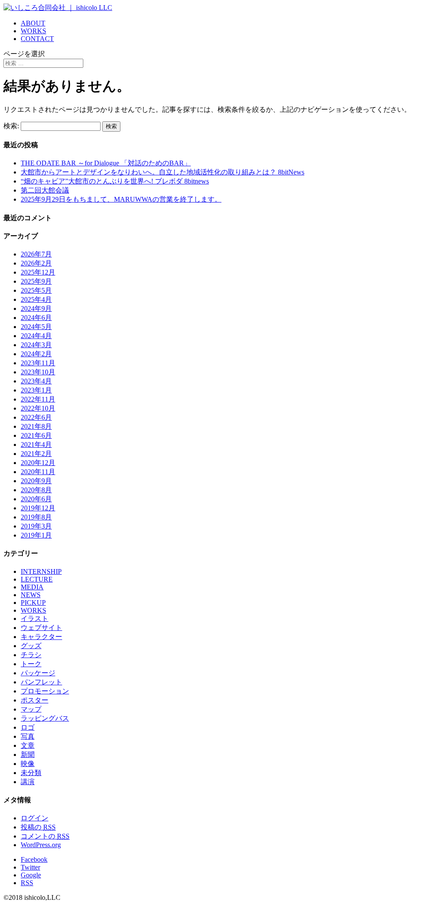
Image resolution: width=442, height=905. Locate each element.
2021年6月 (36, 435)
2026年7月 (36, 254)
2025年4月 (36, 299)
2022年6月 (36, 417)
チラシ (31, 654)
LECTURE (37, 579)
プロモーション (45, 691)
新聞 (28, 754)
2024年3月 (36, 344)
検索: (11, 126)
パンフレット (41, 682)
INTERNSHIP (41, 571)
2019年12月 (38, 508)
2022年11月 (38, 399)
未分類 (31, 772)
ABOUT (33, 23)
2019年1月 (36, 535)
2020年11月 (38, 471)
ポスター (34, 700)
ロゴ (28, 727)
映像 (28, 763)
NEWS (31, 594)
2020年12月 (38, 462)
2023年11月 (38, 363)
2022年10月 (38, 408)
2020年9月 (36, 480)
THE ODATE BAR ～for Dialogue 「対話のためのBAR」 (106, 163)
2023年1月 (36, 390)
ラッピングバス (45, 718)
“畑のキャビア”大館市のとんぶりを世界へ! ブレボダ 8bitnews (115, 181)
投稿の (38, 827)
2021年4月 (36, 444)
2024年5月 (36, 326)
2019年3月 (36, 526)
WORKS (33, 31)
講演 (28, 781)
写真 (28, 736)
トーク (31, 664)
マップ (31, 709)
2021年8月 (36, 426)
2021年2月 (36, 453)
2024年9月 (36, 308)
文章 (28, 745)
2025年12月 (38, 272)
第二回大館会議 (45, 190)
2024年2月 (36, 354)
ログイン (34, 818)
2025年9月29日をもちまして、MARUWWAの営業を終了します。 (121, 199)
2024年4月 (36, 335)
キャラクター (41, 636)
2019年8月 (36, 517)
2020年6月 (36, 499)
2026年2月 (36, 263)
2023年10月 (38, 372)
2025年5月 (36, 290)
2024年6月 (36, 317)
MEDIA (32, 587)
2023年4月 (36, 381)
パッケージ (38, 673)
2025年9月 (36, 281)
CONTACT (37, 38)
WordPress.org (41, 844)
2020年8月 (36, 490)
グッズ (31, 645)
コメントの (45, 836)
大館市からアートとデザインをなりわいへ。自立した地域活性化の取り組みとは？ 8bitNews (162, 172)
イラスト (34, 618)
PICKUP (33, 602)
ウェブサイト (41, 627)
